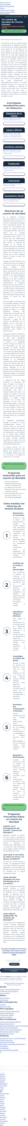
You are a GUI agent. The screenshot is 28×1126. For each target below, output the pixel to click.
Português (3, 1086)
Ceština (2, 1109)
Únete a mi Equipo (6, 1017)
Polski (2, 1105)
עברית (1, 1088)
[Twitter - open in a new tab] (1, 1062)
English (2, 1074)
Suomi (2, 1099)
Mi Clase (2, 1004)
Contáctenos (4, 1000)
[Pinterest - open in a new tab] (1, 1064)
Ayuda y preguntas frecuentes (10, 989)
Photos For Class (5, 1006)
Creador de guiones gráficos (9, 991)
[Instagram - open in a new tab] (1, 1059)
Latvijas (2, 1123)
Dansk (2, 1095)
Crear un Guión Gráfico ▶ (14, 31)
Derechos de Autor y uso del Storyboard (13, 1038)
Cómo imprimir (5, 993)
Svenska (2, 1097)
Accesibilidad (4, 1048)
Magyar (2, 1113)
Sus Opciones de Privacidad (9, 1050)
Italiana (2, 1082)
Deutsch (2, 1080)
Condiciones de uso (6, 1040)
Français (2, 1078)
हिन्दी (1, 1091)
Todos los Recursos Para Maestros (13, 16)
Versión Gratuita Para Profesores (10, 1022)
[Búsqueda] (10, 6)
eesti (1, 1125)
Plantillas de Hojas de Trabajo (9, 1032)
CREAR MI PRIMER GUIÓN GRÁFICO (14, 983)
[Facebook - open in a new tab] (1, 1057)
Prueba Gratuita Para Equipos (9, 1011)
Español (2, 1076)
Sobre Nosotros (5, 998)
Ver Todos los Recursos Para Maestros (14, 970)
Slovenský (3, 1111)
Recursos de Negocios (7, 1013)
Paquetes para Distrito (7, 1024)
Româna (3, 1107)
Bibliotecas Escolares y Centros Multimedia (14, 1026)
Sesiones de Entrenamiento (9, 1028)
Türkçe (2, 1103)
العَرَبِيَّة (2, 1090)
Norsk (2, 1101)
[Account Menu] (4, 14)
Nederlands (3, 1084)
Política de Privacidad (7, 1042)
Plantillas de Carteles (7, 1034)
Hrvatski (2, 1115)
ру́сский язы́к (4, 1093)
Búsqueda (14, 964)
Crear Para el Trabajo (7, 1015)
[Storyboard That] (5, 2)
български (3, 1117)
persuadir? (18, 497)
